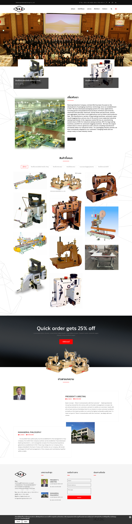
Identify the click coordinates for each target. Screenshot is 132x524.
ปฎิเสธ (25, 521)
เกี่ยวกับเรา (97, 9)
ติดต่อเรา (104, 9)
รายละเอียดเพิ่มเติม (25, 518)
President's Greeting (75, 396)
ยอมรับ (18, 521)
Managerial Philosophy (29, 432)
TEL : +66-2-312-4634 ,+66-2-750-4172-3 (92, 2)
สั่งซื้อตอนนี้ (66, 342)
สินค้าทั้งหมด (81, 9)
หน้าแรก (73, 9)
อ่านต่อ (71, 139)
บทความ (89, 9)
